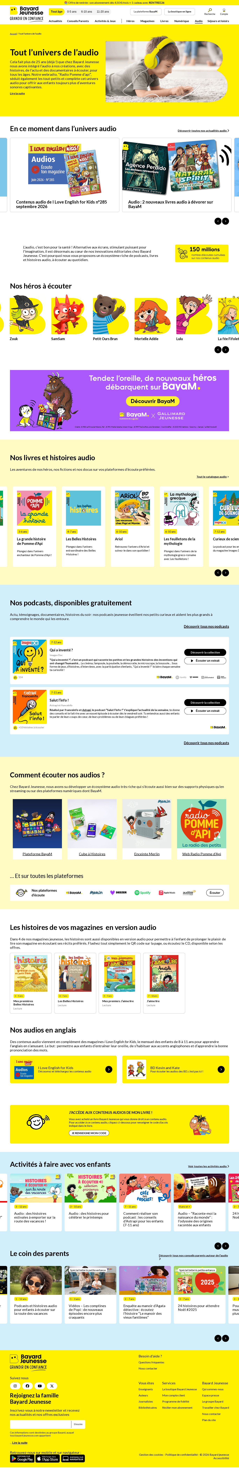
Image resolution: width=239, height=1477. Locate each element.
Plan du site (209, 1420)
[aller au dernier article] (218, 1246)
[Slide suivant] (225, 572)
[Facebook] (27, 1386)
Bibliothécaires (148, 1407)
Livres (164, 21)
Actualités (55, 21)
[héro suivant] (225, 349)
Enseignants (146, 1389)
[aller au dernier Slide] (218, 572)
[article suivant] (225, 1246)
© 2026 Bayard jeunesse (214, 1454)
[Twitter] (52, 1386)
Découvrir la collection (205, 652)
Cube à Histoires (92, 854)
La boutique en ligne (179, 11)
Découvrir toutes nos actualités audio (202, 130)
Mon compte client (173, 1395)
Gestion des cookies (151, 1454)
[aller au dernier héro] (218, 349)
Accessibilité (221, 1458)
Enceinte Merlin (147, 854)
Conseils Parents (78, 21)
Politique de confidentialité (181, 1454)
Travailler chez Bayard (215, 1407)
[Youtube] (39, 1386)
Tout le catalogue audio (211, 476)
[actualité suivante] (225, 221)
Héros (130, 21)
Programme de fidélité (175, 1401)
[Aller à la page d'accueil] (26, 21)
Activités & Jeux (105, 21)
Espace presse (210, 1395)
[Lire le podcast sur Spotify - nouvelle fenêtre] (181, 677)
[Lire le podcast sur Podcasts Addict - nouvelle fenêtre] (207, 677)
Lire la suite (17, 93)
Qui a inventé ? (61, 650)
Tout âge (56, 11)
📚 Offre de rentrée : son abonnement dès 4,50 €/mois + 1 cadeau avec (114, 2)
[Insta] (15, 1386)
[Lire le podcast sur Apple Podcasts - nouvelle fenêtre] (221, 677)
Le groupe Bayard (212, 1401)
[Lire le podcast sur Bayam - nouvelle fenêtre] (165, 677)
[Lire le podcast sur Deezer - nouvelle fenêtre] (193, 677)
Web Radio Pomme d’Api (201, 854)
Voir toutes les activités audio (207, 1166)
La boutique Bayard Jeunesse (179, 1389)
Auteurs (143, 1395)
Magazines (147, 21)
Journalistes (146, 1401)
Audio (199, 21)
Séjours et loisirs (218, 21)
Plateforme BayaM (37, 854)
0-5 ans (71, 11)
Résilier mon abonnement (177, 1407)
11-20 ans (103, 11)
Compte (224, 14)
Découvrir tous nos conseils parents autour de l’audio (193, 1255)
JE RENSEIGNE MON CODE (89, 1133)
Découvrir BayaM (153, 401)
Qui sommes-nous (213, 1389)
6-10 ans (86, 11)
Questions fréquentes (151, 1362)
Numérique (181, 21)
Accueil (13, 33)
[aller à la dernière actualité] (218, 221)
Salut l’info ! (59, 700)
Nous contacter (148, 1368)
